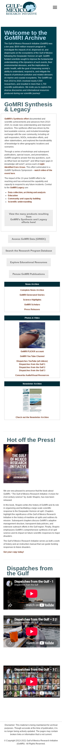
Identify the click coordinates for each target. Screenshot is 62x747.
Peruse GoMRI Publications (29, 274)
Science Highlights (32, 300)
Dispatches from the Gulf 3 (32, 370)
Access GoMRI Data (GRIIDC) (29, 239)
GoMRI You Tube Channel (32, 356)
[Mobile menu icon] (55, 7)
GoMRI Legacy (17, 187)
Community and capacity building (24, 198)
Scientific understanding (20, 202)
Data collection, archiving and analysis (27, 192)
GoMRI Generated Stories (32, 295)
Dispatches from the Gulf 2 (32, 367)
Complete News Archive (32, 290)
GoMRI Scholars (32, 304)
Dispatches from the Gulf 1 (32, 364)
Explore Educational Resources (28, 262)
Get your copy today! (13, 552)
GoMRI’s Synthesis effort (16, 119)
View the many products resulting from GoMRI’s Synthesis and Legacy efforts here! (29, 218)
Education (13, 195)
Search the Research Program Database (29, 250)
